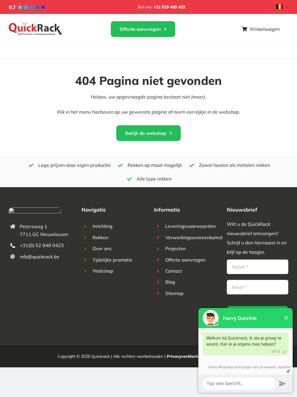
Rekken (100, 237)
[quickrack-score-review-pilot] (27, 6)
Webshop (103, 271)
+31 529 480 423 (169, 7)
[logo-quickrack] (35, 25)
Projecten (175, 248)
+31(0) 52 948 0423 (42, 245)
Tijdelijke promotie (112, 260)
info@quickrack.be (39, 257)
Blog (170, 282)
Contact (173, 271)
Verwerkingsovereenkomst (194, 237)
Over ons (102, 248)
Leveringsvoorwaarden (190, 226)
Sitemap (174, 293)
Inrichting (103, 226)
